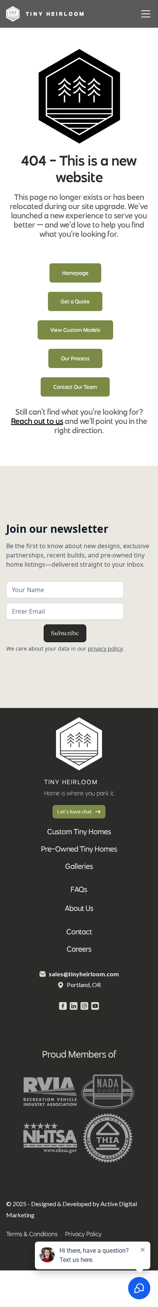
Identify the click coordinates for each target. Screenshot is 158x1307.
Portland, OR (84, 984)
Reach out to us (37, 421)
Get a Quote (75, 301)
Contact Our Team (75, 386)
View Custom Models (75, 329)
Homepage (75, 272)
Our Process (75, 358)
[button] (144, 14)
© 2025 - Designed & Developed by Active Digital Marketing (71, 1209)
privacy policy (105, 648)
